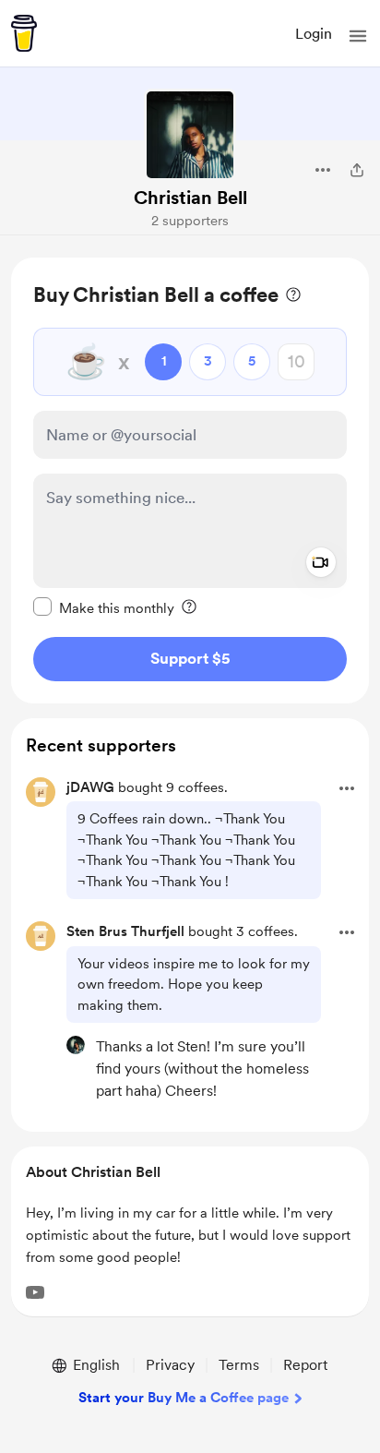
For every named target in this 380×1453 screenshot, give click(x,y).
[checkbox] (103, 607)
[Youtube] (35, 1292)
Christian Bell (190, 197)
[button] (358, 36)
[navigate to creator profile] (190, 135)
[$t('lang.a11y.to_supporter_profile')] (75, 1045)
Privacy (170, 1365)
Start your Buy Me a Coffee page (183, 1397)
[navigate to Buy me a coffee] (24, 33)
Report (305, 1365)
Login (313, 33)
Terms (239, 1365)
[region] (190, 480)
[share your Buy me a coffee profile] (357, 170)
